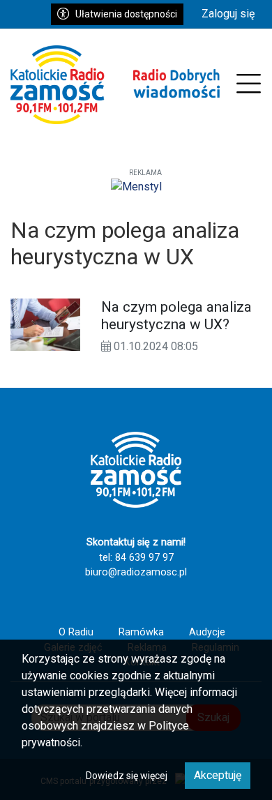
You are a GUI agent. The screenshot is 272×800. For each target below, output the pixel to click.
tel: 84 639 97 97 (136, 558)
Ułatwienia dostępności (126, 14)
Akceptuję (217, 775)
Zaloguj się (228, 13)
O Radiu (76, 632)
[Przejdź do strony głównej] (115, 84)
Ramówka (141, 632)
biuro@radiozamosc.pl (136, 572)
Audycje (207, 632)
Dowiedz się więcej (126, 775)
